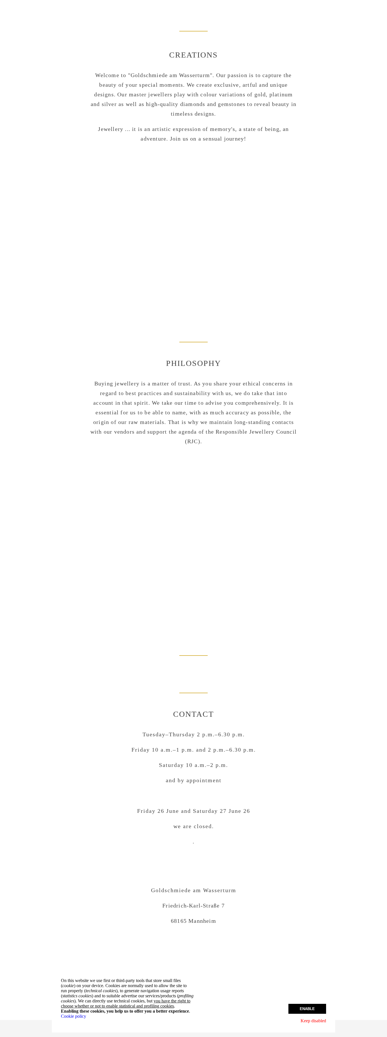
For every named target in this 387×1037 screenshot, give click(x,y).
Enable (307, 1009)
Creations (193, 54)
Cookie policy (73, 1016)
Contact (193, 714)
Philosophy (193, 363)
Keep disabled (313, 1020)
